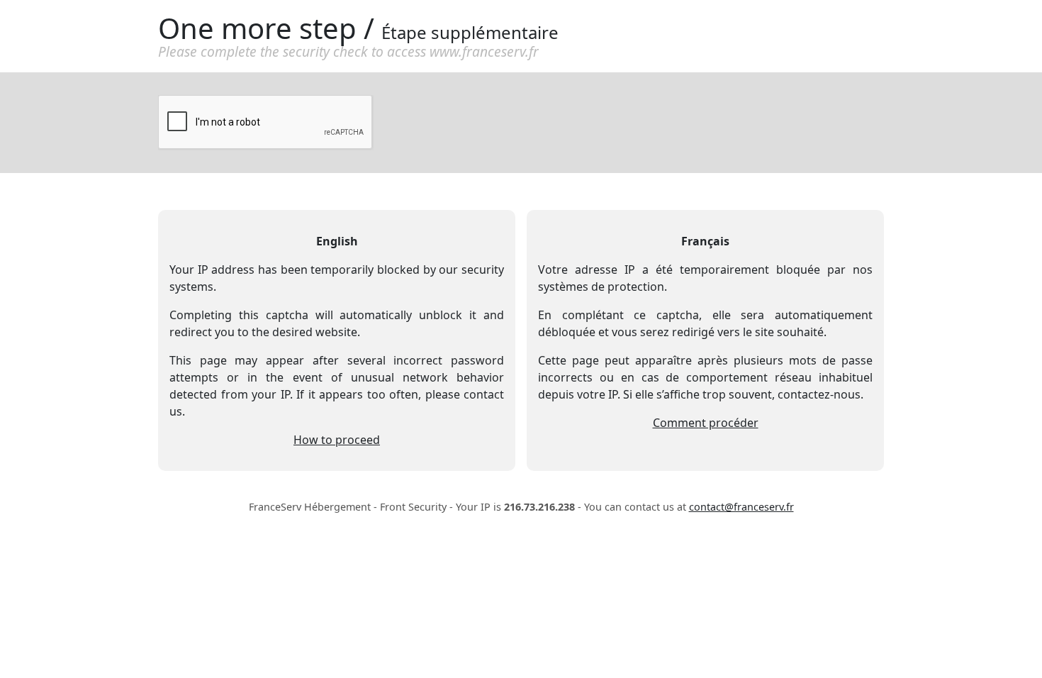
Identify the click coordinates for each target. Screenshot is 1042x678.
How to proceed (336, 440)
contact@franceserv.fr (741, 506)
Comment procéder (705, 422)
